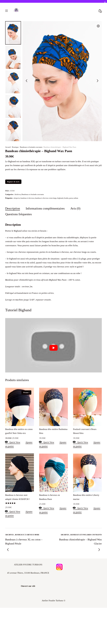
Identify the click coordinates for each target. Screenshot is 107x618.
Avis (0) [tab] (75, 208)
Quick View (14, 442)
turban (76, 198)
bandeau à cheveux (27, 198)
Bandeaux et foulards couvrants (31, 147)
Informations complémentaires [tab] (45, 208)
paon (71, 198)
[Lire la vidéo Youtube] (53, 348)
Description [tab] (12, 208)
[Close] (105, 2)
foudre (66, 198)
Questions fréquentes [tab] (18, 214)
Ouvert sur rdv (28, 586)
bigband (60, 198)
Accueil (8, 147)
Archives (17, 194)
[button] (98, 26)
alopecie (17, 198)
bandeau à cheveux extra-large (46, 198)
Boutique (15, 147)
